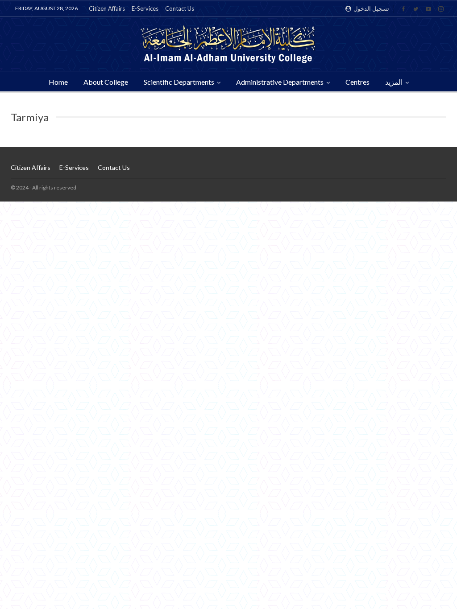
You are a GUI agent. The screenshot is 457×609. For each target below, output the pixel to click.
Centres (357, 82)
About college (105, 82)
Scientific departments (179, 82)
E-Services (145, 8)
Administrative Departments (280, 82)
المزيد (394, 82)
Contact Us (179, 8)
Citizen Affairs (107, 8)
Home (58, 82)
